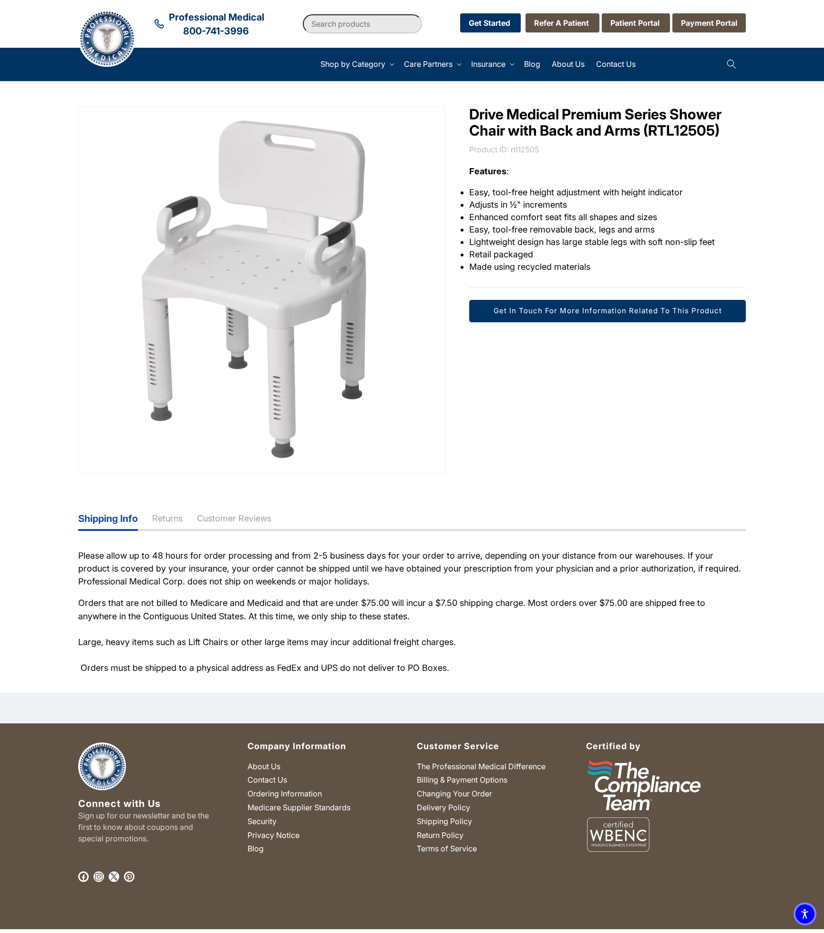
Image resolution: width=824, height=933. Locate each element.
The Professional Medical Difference (481, 766)
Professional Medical (189, 927)
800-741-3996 (216, 31)
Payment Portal (709, 23)
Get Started (490, 23)
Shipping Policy (444, 821)
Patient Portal (635, 23)
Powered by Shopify (249, 927)
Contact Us (267, 780)
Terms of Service (447, 848)
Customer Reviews (234, 518)
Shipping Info (108, 518)
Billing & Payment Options (462, 780)
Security (262, 821)
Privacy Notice (273, 835)
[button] (356, 64)
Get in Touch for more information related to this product (608, 310)
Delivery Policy (443, 807)
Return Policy (440, 835)
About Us (263, 766)
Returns (167, 518)
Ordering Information (284, 793)
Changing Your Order (454, 793)
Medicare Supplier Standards (298, 807)
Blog (255, 848)
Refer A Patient (562, 23)
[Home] (78, 64)
